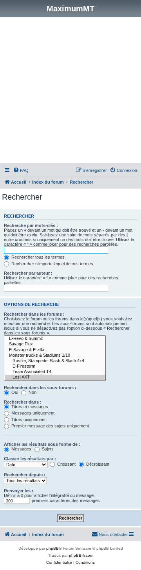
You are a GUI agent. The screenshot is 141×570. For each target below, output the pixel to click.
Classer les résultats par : (30, 458)
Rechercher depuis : (24, 474)
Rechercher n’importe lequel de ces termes (51, 263)
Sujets (47, 449)
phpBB (52, 548)
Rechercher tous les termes (37, 257)
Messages (20, 449)
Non (31, 392)
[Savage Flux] (55, 344)
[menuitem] (21, 170)
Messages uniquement (32, 413)
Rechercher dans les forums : (34, 314)
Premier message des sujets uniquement (49, 425)
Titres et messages (29, 406)
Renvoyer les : (18, 490)
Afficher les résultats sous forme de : (42, 444)
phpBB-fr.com (81, 555)
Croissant (66, 464)
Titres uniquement (27, 419)
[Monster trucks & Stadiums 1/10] (55, 355)
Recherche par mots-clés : (31, 225)
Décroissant (97, 464)
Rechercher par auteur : (28, 273)
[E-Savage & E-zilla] (55, 350)
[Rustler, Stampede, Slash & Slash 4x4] (55, 361)
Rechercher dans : (23, 402)
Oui (14, 392)
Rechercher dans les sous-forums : (40, 387)
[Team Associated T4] (55, 372)
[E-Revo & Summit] (55, 338)
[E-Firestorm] (55, 366)
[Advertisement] (70, 91)
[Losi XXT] (55, 377)
